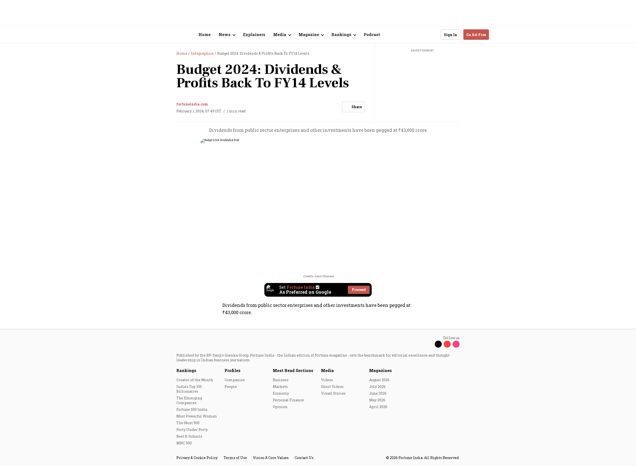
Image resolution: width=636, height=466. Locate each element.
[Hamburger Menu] (150, 34)
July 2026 (377, 386)
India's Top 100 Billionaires (189, 389)
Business (280, 379)
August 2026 (379, 379)
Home (205, 34)
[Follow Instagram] (456, 344)
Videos (327, 379)
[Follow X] (438, 344)
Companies (235, 379)
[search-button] (434, 34)
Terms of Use (235, 457)
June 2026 (378, 393)
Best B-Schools (189, 436)
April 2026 (378, 406)
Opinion (280, 406)
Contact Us (304, 457)
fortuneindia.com (192, 104)
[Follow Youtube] (447, 344)
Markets (280, 386)
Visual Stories (333, 393)
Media (327, 370)
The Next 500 (187, 422)
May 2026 (377, 400)
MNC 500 (184, 443)
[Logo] (174, 35)
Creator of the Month (194, 379)
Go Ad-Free (476, 34)
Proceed (359, 289)
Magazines (380, 370)
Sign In (450, 34)
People (231, 386)
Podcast (372, 34)
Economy (281, 393)
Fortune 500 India (191, 409)
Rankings (186, 370)
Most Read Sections (293, 370)
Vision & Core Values (271, 457)
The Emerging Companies (189, 400)
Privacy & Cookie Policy (197, 457)
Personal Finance (288, 400)
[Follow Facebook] (429, 344)
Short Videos (332, 386)
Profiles (232, 370)
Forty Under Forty (192, 429)
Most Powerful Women (196, 416)
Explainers (254, 34)
